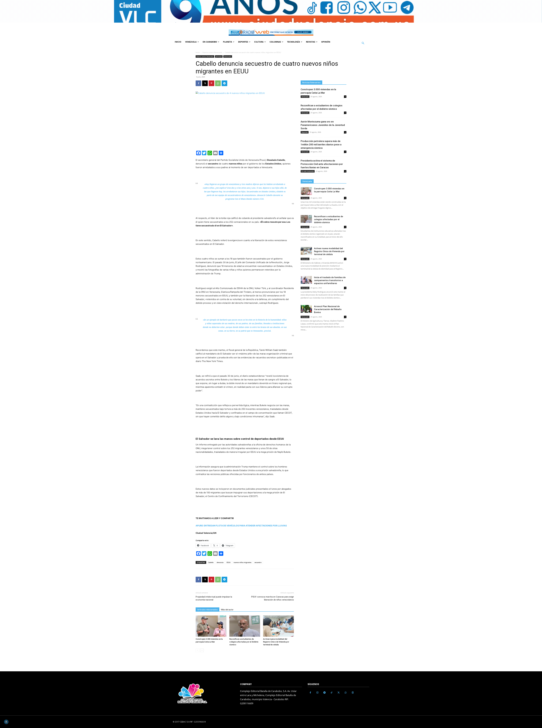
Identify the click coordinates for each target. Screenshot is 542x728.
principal (219, 56)
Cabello (211, 562)
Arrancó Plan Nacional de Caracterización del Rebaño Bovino (328, 309)
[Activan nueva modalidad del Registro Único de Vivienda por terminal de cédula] (278, 626)
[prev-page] (197, 650)
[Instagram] (317, 692)
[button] (363, 43)
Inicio (198, 52)
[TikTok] (331, 692)
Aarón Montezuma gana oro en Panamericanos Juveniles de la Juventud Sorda (323, 125)
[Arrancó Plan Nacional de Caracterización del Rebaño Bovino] (306, 309)
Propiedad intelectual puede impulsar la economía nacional (214, 598)
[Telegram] (224, 83)
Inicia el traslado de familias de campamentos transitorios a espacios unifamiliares (330, 280)
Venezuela (227, 56)
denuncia (220, 562)
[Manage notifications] (6, 722)
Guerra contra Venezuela (212, 52)
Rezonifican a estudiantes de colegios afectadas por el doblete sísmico (243, 642)
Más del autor (227, 610)
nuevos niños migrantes (242, 562)
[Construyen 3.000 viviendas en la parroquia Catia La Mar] (211, 626)
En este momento (307, 171)
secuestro (258, 562)
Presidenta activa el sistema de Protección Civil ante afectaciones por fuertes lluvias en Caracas (322, 164)
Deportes (304, 132)
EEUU (228, 562)
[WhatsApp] (218, 83)
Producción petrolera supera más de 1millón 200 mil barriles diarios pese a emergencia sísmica (321, 144)
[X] (205, 83)
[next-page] (202, 650)
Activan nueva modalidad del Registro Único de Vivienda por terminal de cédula (276, 642)
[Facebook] (198, 83)
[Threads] (353, 692)
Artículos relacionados (207, 610)
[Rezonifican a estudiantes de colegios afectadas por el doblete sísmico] (244, 626)
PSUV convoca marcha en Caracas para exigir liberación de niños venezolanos (272, 598)
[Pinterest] (211, 83)
